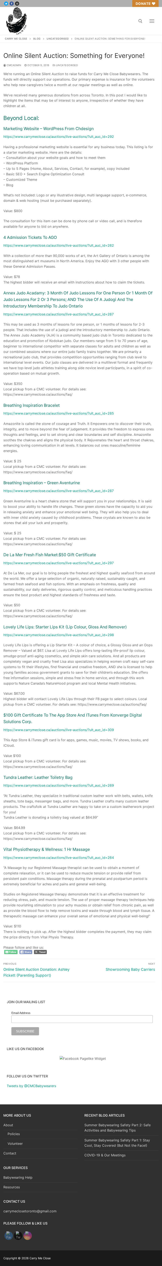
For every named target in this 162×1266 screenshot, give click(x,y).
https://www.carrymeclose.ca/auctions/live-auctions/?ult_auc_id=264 (58, 857)
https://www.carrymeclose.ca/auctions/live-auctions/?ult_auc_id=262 (58, 245)
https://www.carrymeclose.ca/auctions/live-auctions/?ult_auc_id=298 (58, 635)
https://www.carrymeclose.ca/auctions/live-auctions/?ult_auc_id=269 (58, 785)
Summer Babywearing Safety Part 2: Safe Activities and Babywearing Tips (117, 1128)
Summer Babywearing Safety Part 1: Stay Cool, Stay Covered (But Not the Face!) (117, 1143)
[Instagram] (17, 3)
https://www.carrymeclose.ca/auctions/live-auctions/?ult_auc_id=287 (58, 491)
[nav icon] (152, 21)
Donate (143, 3)
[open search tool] (140, 21)
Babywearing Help (17, 1177)
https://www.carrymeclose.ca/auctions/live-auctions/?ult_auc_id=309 (58, 730)
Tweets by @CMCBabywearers (31, 1086)
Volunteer (15, 1143)
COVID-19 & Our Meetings (105, 1155)
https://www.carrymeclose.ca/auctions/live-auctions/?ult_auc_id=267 (58, 314)
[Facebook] (11, 3)
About (8, 1125)
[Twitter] (6, 3)
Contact (9, 1153)
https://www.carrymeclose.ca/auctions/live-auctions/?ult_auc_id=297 (58, 563)
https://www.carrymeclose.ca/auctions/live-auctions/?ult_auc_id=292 (58, 136)
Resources (11, 1187)
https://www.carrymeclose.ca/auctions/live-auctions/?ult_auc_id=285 (58, 413)
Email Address (20, 1013)
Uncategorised (66, 65)
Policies (14, 1134)
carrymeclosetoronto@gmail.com (30, 1211)
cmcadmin (13, 65)
